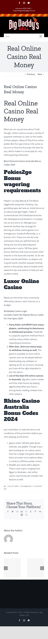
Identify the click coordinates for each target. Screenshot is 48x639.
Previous (31, 74)
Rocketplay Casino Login (15, 311)
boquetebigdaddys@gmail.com (24, 11)
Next (40, 74)
